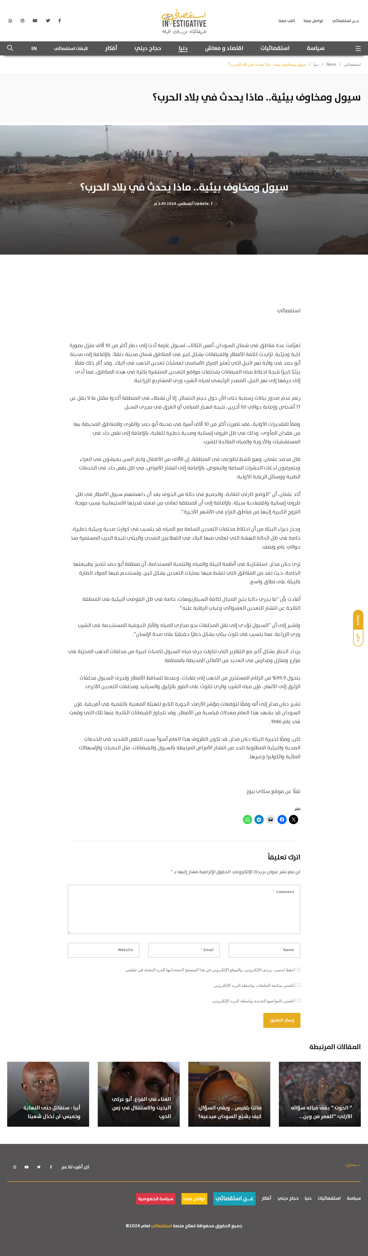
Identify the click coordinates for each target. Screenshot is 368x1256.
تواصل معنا (313, 21)
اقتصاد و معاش (224, 48)
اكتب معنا (287, 21)
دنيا (183, 48)
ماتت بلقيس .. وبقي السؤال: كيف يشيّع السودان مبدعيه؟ (230, 1112)
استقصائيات (275, 48)
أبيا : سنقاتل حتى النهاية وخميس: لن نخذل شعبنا (51, 1112)
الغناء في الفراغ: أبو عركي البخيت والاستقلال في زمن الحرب (141, 1108)
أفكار (111, 48)
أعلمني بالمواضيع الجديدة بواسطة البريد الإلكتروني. (253, 1001)
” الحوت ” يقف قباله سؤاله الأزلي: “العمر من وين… (321, 1112)
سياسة (316, 48)
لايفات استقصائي (71, 48)
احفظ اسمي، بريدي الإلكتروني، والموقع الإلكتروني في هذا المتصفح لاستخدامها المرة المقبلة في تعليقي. (210, 970)
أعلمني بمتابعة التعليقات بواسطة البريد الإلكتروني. (254, 985)
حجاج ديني (148, 48)
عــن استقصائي (345, 21)
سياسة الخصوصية (155, 1199)
